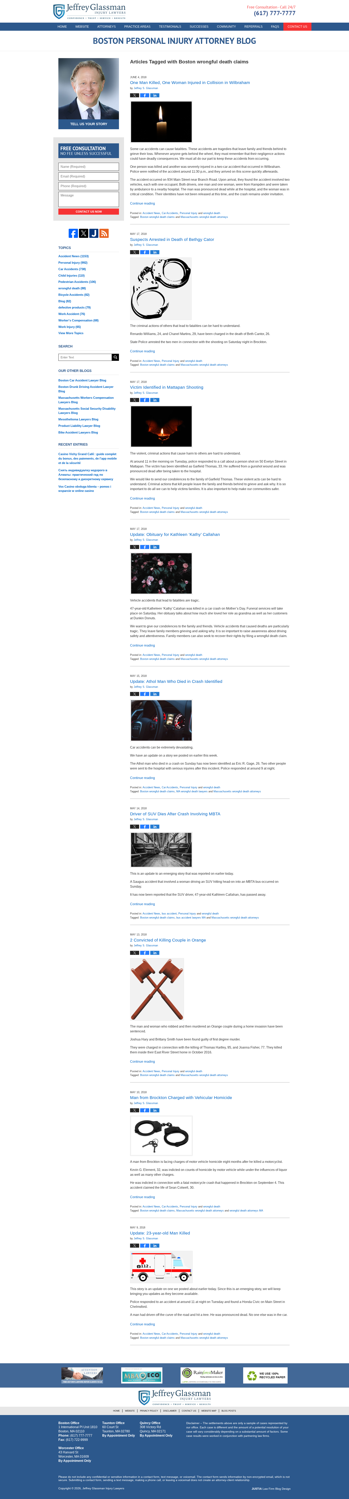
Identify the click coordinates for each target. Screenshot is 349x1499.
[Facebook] (73, 233)
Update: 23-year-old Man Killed (160, 1233)
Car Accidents (170, 213)
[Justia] (94, 233)
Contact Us (297, 26)
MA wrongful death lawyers (192, 791)
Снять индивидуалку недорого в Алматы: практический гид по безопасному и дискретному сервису (85, 474)
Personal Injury (188, 213)
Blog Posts (229, 1411)
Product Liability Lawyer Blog (79, 425)
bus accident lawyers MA (191, 917)
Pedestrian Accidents (77, 281)
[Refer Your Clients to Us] (82, 1375)
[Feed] (104, 233)
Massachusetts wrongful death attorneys (204, 216)
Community (226, 26)
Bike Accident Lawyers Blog (78, 432)
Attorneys (106, 26)
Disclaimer (170, 1411)
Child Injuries (71, 275)
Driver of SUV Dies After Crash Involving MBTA (175, 813)
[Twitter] (83, 233)
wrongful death (211, 213)
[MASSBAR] (141, 1375)
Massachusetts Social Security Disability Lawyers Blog (87, 411)
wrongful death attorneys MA (246, 1210)
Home (62, 26)
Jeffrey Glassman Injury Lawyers (103, 1488)
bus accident (169, 913)
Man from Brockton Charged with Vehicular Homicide (181, 1097)
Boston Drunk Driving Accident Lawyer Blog (86, 389)
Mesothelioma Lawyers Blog (78, 419)
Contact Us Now (89, 211)
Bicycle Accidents (73, 294)
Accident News (151, 213)
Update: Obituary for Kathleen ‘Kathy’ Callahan (175, 534)
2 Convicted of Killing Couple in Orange (168, 940)
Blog (64, 301)
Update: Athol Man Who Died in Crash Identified (176, 681)
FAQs (275, 26)
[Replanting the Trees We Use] (265, 1375)
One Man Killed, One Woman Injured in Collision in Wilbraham (190, 82)
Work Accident (71, 314)
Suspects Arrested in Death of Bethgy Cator (172, 239)
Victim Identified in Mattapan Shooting (166, 387)
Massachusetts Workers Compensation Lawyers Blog (86, 400)
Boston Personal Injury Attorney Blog (89, 11)
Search (115, 357)
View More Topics (70, 333)
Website (82, 26)
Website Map (208, 1411)
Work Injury (69, 327)
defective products (74, 307)
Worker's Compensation (78, 320)
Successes (199, 26)
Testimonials (170, 26)
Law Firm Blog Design (271, 1488)
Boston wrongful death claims (157, 216)
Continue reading (142, 203)
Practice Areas (137, 26)
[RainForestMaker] (203, 1375)
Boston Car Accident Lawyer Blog (82, 380)
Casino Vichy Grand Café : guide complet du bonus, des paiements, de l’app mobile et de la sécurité (87, 458)
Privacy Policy (149, 1411)
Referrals (253, 26)
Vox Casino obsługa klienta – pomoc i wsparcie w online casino (84, 489)
